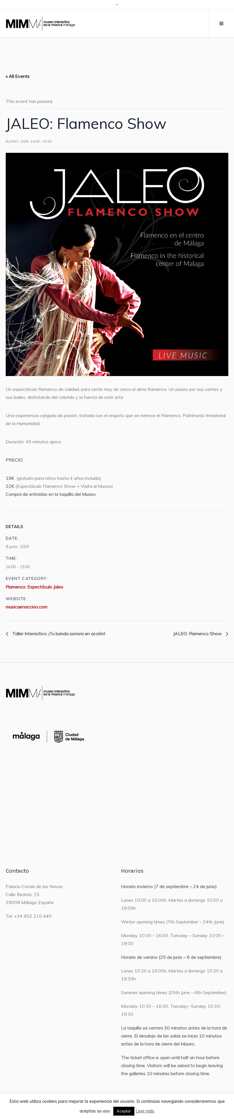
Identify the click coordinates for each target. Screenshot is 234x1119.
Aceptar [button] (124, 1111)
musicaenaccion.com (26, 607)
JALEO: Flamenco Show (198, 633)
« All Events (18, 76)
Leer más (145, 1111)
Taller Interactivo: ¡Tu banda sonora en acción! (58, 633)
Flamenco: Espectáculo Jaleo (34, 587)
